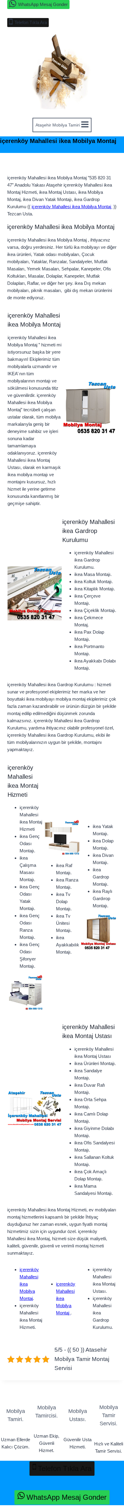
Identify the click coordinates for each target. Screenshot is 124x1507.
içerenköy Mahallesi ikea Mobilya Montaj (72, 206)
